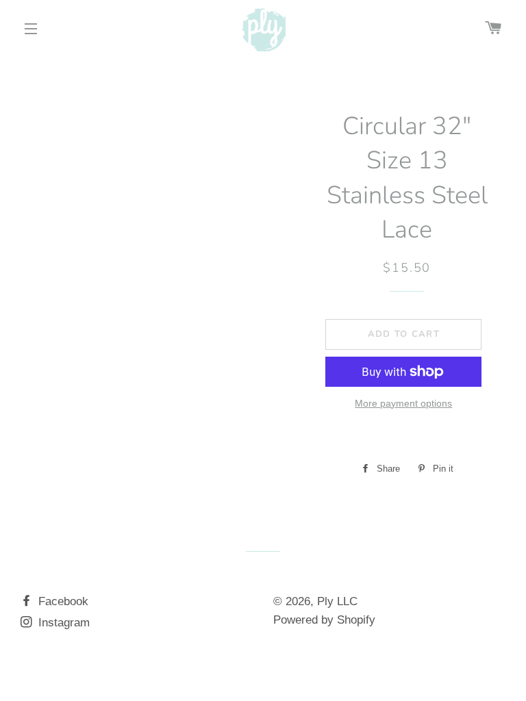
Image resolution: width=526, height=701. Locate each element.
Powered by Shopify (324, 619)
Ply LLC (337, 601)
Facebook (61, 601)
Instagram (62, 622)
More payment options (403, 403)
